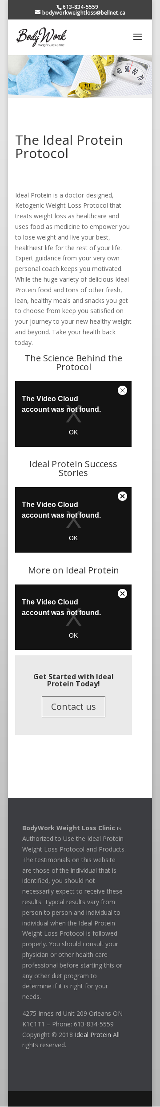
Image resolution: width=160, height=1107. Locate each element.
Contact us (73, 706)
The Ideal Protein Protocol (69, 146)
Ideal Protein (93, 1034)
